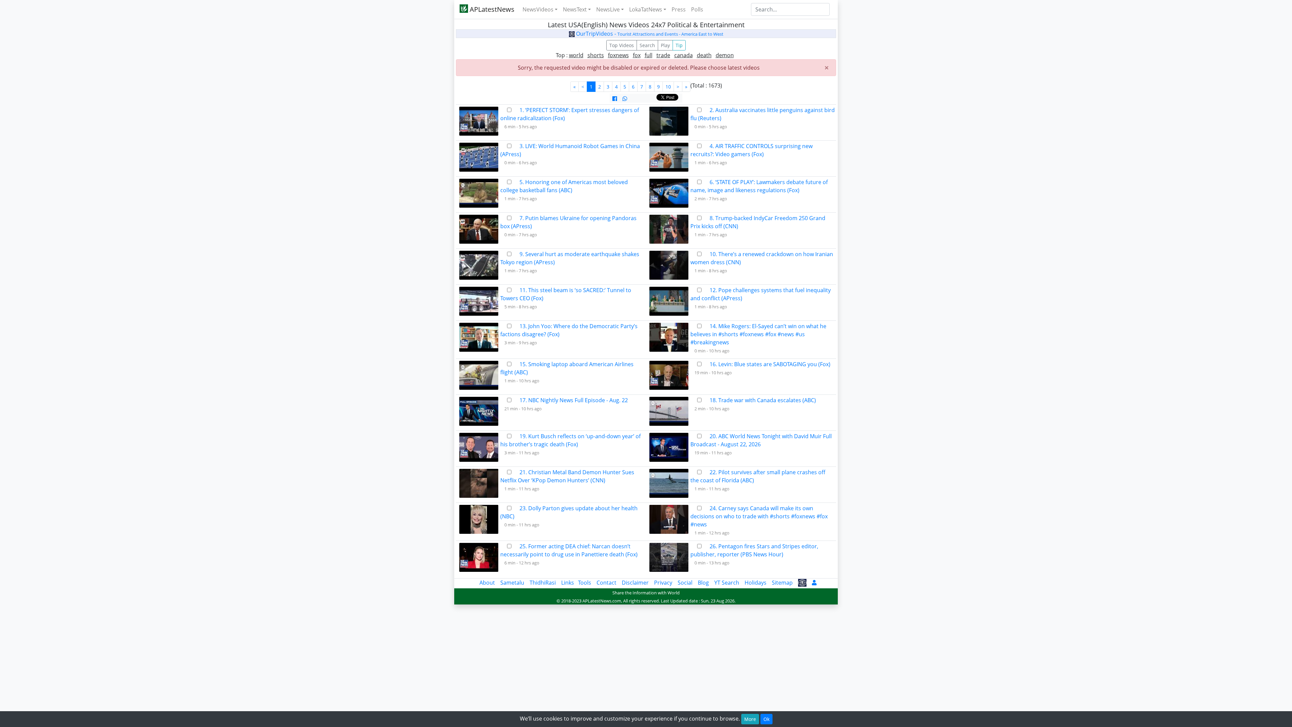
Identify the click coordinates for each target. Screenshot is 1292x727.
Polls (697, 9)
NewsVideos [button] (538, 9)
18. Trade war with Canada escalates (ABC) (763, 400)
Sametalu (512, 582)
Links (567, 582)
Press (679, 9)
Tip (679, 45)
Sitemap (782, 582)
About (487, 582)
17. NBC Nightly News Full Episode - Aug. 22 (573, 400)
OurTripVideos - (649, 33)
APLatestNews (491, 9)
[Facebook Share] (614, 98)
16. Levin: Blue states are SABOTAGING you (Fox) (770, 364)
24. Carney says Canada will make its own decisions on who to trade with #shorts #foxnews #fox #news (759, 516)
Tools (584, 582)
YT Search (726, 582)
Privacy (663, 582)
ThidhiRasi (543, 582)
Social (685, 582)
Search (647, 45)
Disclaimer (635, 582)
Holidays (755, 582)
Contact (606, 582)
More (750, 719)
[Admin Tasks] (814, 582)
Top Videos (621, 45)
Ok (766, 719)
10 (668, 86)
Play (665, 45)
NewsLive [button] (608, 9)
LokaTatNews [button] (645, 9)
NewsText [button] (575, 9)
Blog (703, 582)
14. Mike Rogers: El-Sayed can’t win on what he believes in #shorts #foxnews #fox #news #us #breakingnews (758, 334)
